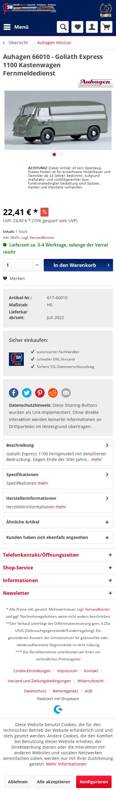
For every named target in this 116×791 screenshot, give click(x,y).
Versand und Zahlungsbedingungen (39, 680)
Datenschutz (35, 691)
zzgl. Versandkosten (37, 237)
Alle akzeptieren (53, 781)
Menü (21, 26)
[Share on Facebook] (13, 396)
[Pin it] (40, 396)
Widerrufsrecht (90, 680)
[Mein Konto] (92, 27)
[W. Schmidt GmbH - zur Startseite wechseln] (29, 8)
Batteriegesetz (65, 691)
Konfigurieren (94, 781)
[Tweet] (27, 396)
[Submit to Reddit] (53, 396)
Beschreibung (20, 445)
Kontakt (91, 670)
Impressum (67, 670)
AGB (88, 691)
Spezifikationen (22, 474)
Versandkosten (97, 609)
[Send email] (66, 396)
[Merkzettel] (77, 27)
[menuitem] (16, 27)
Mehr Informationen (66, 764)
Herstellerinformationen (31, 498)
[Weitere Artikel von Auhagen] (95, 82)
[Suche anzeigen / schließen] (63, 27)
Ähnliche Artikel (22, 522)
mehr (96, 459)
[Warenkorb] (106, 27)
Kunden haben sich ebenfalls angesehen (47, 537)
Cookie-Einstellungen (32, 670)
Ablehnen (18, 781)
